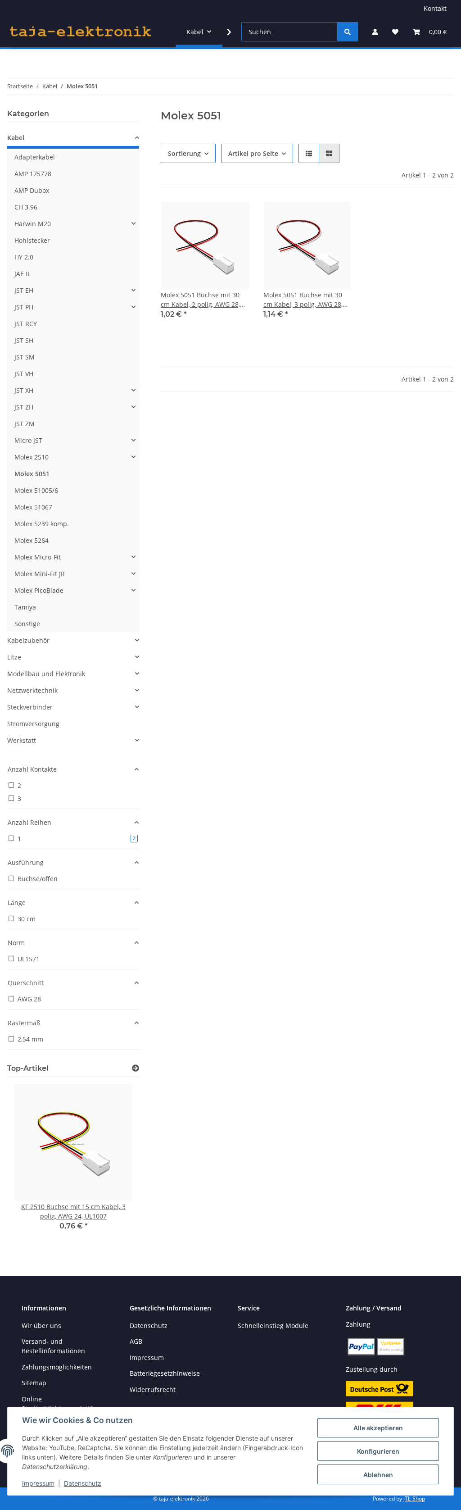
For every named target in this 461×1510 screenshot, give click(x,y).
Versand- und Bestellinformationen (53, 1346)
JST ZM (24, 423)
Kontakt (435, 8)
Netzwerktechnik (32, 690)
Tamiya (25, 607)
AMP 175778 (32, 173)
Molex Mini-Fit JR (39, 573)
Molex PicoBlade (38, 590)
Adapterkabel (34, 157)
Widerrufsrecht (153, 1389)
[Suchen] (347, 31)
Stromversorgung (33, 723)
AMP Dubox (31, 190)
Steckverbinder (30, 707)
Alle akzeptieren (378, 1428)
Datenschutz (82, 1483)
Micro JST (28, 440)
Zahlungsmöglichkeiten (57, 1367)
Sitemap (34, 1382)
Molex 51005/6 (36, 490)
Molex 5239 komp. (41, 523)
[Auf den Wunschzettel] (234, 217)
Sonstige (27, 623)
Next (117, 1163)
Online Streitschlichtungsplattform (63, 1404)
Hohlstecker (32, 240)
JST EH (23, 290)
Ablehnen (378, 1474)
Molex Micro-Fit (37, 557)
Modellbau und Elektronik (46, 673)
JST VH (23, 373)
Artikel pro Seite (253, 153)
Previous (29, 1163)
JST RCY (25, 323)
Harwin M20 (32, 223)
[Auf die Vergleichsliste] (210, 217)
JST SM (24, 357)
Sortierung (184, 153)
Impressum (38, 1483)
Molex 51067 (33, 507)
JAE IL (22, 273)
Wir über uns (41, 1325)
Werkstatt (21, 740)
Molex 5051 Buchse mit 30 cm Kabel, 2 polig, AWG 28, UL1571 (200, 300)
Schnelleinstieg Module (273, 1325)
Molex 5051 (32, 473)
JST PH (23, 307)
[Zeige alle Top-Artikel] (135, 1068)
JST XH (23, 390)
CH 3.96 (25, 207)
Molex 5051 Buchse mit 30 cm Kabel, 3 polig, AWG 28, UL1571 (303, 300)
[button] (375, 31)
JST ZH (23, 407)
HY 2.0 (23, 257)
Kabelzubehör (28, 640)
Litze (14, 657)
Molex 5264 (31, 540)
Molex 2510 (31, 457)
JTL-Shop (414, 1498)
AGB (136, 1341)
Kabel (15, 137)
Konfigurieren (378, 1451)
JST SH (23, 340)
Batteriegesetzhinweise (165, 1373)
